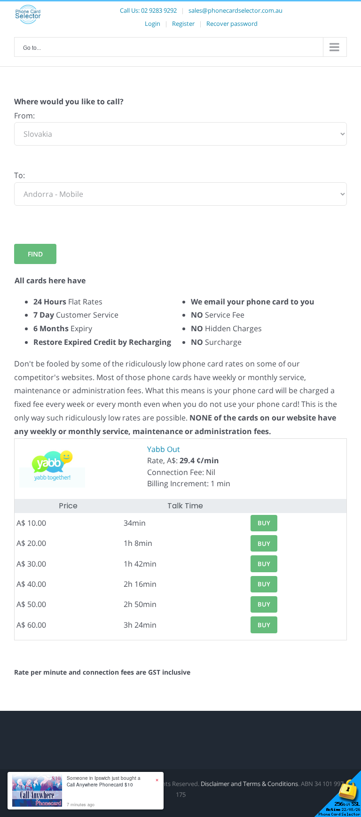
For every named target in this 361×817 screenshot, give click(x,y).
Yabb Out (163, 449)
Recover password (232, 23)
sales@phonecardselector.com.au (235, 10)
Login (152, 23)
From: (24, 115)
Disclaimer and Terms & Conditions (249, 783)
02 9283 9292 (159, 10)
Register (183, 23)
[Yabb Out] (52, 449)
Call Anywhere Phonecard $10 (100, 784)
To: (19, 175)
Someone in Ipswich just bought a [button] (104, 781)
